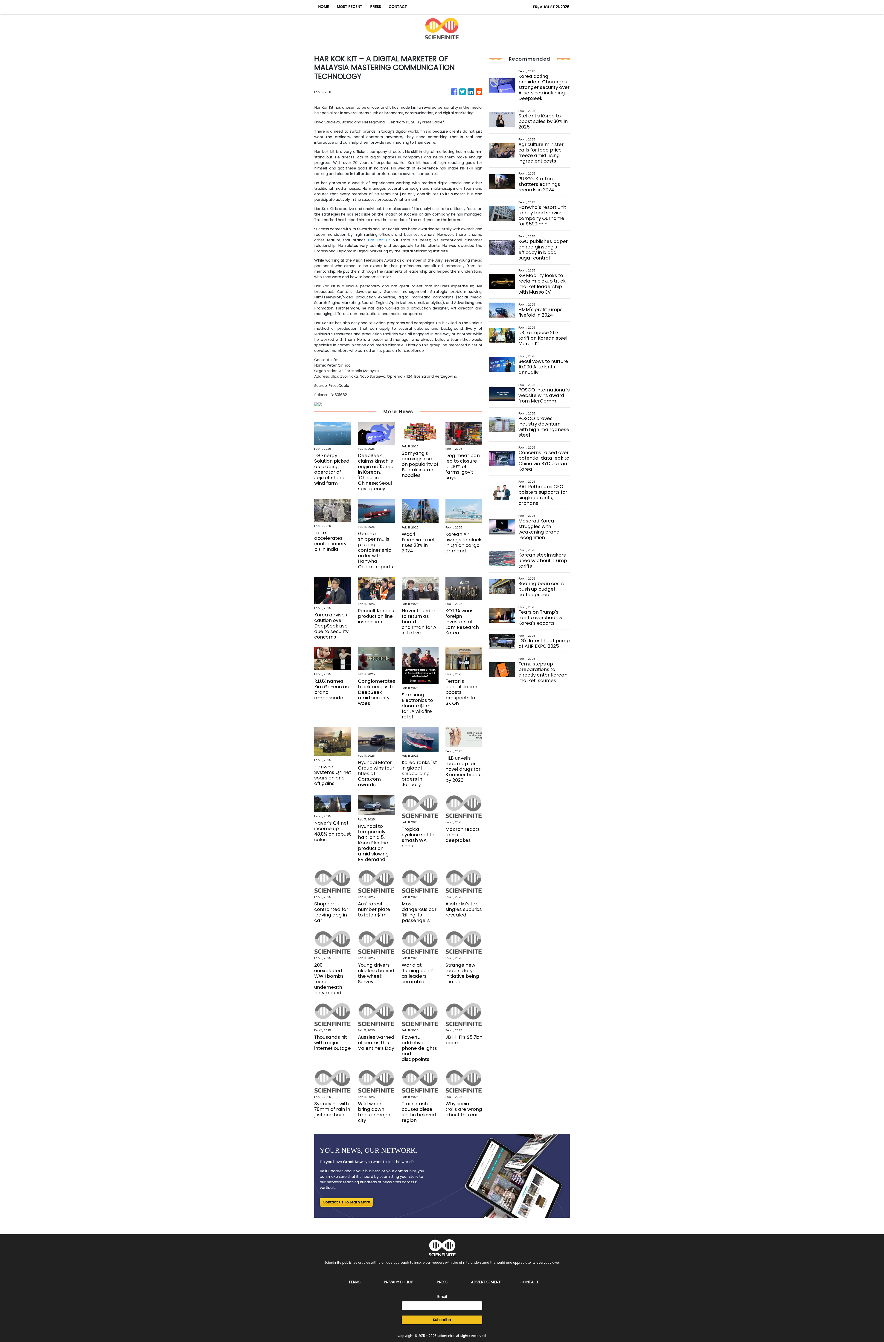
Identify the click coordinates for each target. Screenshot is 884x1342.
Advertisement (486, 1282)
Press (442, 1282)
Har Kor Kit (379, 240)
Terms (355, 1282)
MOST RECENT (349, 6)
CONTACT (398, 6)
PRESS (375, 6)
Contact (530, 1282)
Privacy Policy (398, 1282)
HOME (323, 6)
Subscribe (442, 1319)
